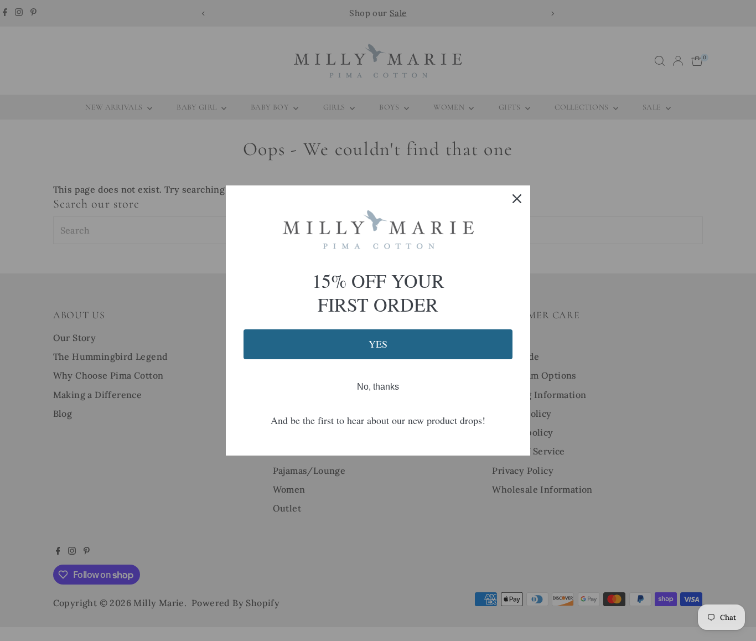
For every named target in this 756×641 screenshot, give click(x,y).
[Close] (517, 198)
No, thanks (378, 386)
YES (378, 343)
